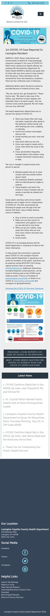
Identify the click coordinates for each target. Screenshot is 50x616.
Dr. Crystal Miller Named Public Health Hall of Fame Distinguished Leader (23, 402)
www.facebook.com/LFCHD (16, 278)
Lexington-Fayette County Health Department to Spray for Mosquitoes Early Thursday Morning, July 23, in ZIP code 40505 (24, 419)
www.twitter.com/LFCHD (24, 280)
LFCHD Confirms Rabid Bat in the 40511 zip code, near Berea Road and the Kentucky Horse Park (24, 436)
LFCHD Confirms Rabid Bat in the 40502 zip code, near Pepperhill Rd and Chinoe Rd (23, 388)
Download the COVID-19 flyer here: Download (24, 288)
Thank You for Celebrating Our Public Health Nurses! (21, 449)
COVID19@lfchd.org (13, 268)
